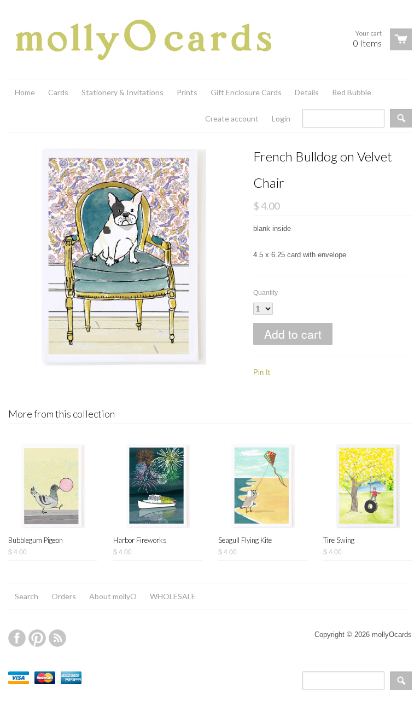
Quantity (265, 293)
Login (281, 118)
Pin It (261, 372)
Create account (232, 118)
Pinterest (37, 638)
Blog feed (57, 638)
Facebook (17, 638)
